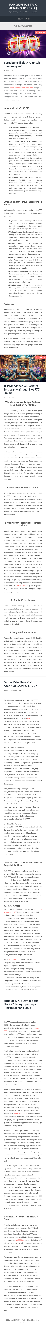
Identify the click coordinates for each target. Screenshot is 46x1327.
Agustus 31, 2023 (10, 690)
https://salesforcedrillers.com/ (21, 88)
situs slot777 (22, 586)
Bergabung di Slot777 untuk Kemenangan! (22, 64)
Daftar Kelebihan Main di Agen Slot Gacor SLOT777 (20, 684)
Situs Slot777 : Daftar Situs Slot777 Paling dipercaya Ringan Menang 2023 (21, 1004)
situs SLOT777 (14, 959)
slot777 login (20, 1240)
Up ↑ (24, 1322)
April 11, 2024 (9, 397)
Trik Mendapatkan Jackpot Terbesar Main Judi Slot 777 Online (22, 389)
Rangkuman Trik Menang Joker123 (23, 6)
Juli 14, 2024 (8, 70)
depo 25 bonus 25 (21, 1113)
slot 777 (30, 718)
